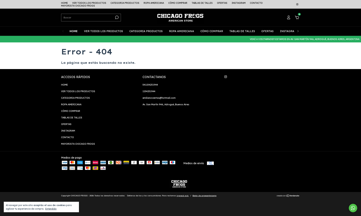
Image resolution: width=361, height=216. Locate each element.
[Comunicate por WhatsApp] (353, 208)
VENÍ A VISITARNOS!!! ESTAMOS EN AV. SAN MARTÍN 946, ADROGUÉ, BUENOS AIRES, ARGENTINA (302, 39)
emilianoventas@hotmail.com (159, 97)
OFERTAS (222, 3)
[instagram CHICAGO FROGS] (297, 4)
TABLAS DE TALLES (202, 3)
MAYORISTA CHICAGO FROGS (78, 5)
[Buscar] (116, 17)
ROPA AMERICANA (154, 3)
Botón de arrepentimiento (204, 195)
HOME (64, 3)
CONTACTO (256, 3)
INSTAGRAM (239, 3)
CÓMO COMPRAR (177, 3)
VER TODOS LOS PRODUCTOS (89, 3)
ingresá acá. (183, 195)
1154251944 (149, 91)
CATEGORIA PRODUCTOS (125, 3)
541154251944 (150, 84)
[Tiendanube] (288, 196)
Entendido (51, 208)
